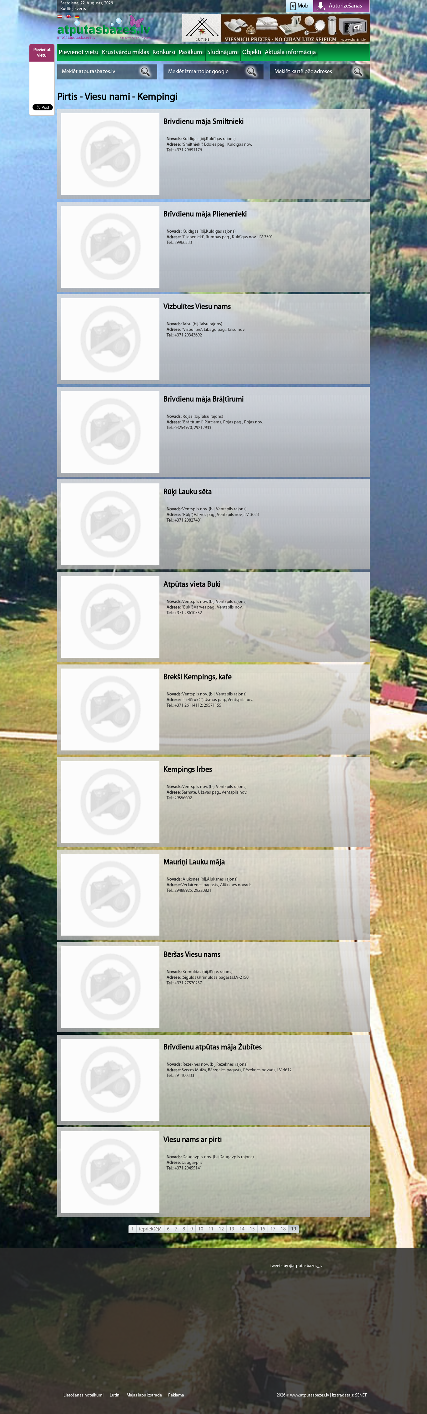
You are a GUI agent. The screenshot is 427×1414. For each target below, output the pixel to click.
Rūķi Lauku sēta (187, 492)
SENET (361, 1395)
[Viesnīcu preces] (276, 41)
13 (231, 1229)
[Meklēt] (145, 71)
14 (241, 1229)
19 (293, 1229)
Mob (303, 6)
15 (252, 1229)
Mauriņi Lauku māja (194, 862)
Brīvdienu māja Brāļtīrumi (203, 399)
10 (200, 1229)
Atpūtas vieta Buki (192, 584)
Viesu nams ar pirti (192, 1140)
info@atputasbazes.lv (76, 37)
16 (262, 1229)
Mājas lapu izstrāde (144, 1395)
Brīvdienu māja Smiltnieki (203, 122)
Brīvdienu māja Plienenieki (205, 214)
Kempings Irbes (187, 770)
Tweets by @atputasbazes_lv (296, 1266)
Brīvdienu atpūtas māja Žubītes (212, 1047)
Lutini (115, 1395)
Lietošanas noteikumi (83, 1395)
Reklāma (176, 1395)
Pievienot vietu (42, 53)
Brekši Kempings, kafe (197, 677)
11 (211, 1229)
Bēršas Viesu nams (192, 955)
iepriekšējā (150, 1229)
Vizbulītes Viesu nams (197, 307)
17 (272, 1229)
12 (221, 1229)
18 (283, 1229)
